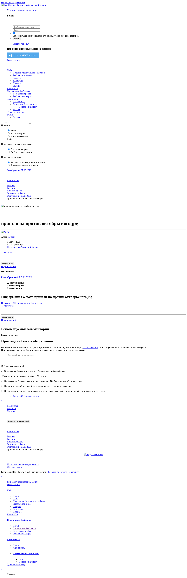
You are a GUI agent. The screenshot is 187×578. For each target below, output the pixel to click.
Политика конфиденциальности (23, 464)
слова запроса (19, 149)
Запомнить (18, 36)
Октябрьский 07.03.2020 (16, 277)
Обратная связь (14, 467)
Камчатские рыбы (22, 93)
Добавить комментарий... (13, 366)
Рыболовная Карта (22, 96)
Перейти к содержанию (13, 2)
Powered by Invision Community (63, 472)
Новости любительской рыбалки (29, 72)
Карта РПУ (12, 88)
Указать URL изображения (26, 396)
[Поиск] (30, 123)
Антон (11, 237)
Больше (16, 86)
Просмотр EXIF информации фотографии (22, 303)
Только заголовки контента (24, 165)
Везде (13, 130)
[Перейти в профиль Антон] (5, 232)
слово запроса (21, 152)
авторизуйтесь (90, 347)
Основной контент (28, 107)
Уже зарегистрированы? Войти (23, 10)
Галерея (17, 78)
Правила (17, 83)
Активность (13, 99)
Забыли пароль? (21, 44)
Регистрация (13, 60)
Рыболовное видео (22, 75)
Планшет (11, 408)
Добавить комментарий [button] (18, 421)
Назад (16, 496)
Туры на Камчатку (16, 112)
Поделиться (7, 252)
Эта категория (18, 133)
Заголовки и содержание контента (28, 162)
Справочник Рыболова (18, 91)
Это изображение (19, 136)
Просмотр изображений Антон (22, 247)
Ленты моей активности (25, 104)
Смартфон (12, 411)
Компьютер (12, 406)
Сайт (9, 70)
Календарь (18, 80)
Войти (16, 39)
